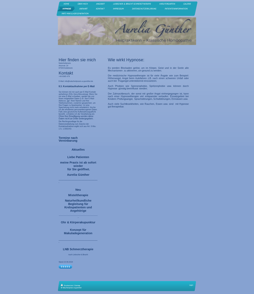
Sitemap (77, 285)
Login (191, 285)
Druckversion (68, 285)
